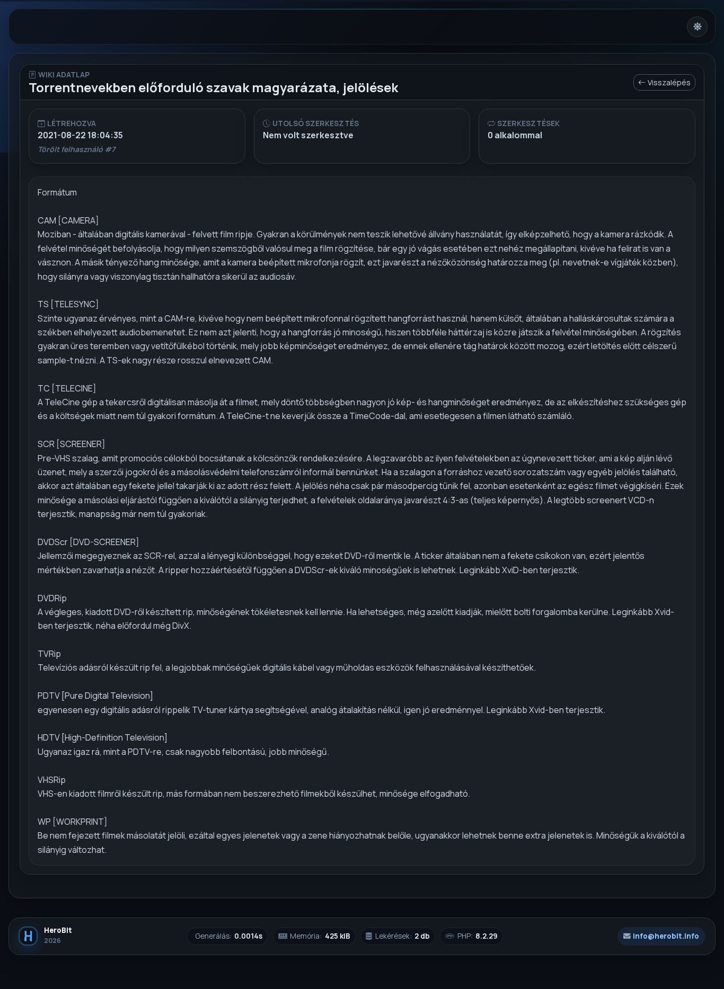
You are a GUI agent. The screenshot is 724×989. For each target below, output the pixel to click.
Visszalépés (669, 82)
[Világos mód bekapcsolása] (697, 26)
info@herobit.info (666, 936)
